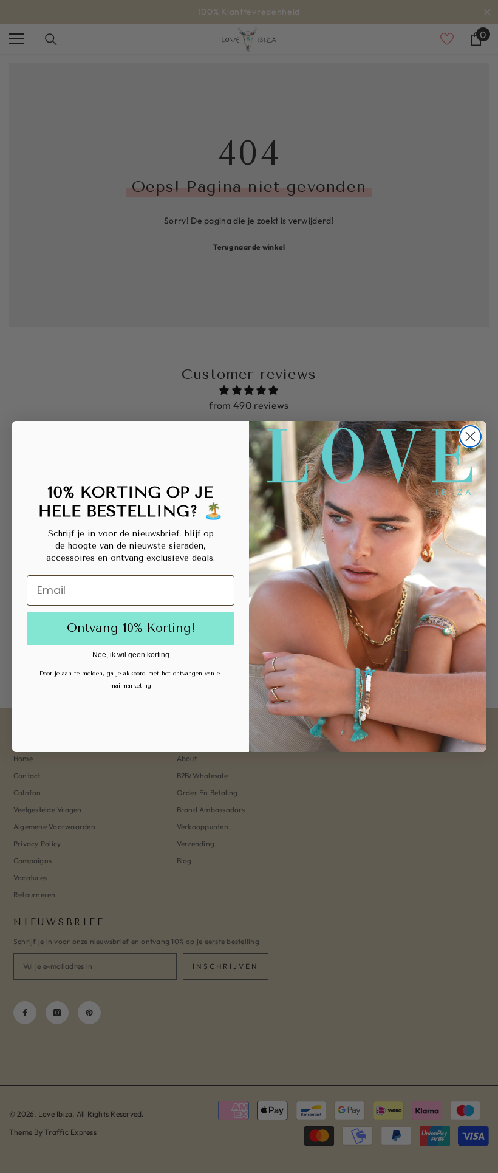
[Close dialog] (470, 436)
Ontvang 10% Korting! (131, 628)
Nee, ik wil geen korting (130, 655)
